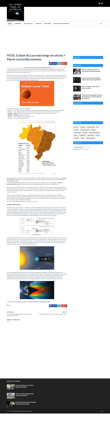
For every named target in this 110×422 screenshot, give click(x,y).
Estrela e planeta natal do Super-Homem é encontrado (25, 403)
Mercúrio (76, 138)
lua (97, 127)
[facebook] (99, 3)
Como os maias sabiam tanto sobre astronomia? (24, 394)
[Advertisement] (55, 39)
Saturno (85, 132)
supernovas (82, 135)
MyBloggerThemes (27, 411)
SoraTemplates (17, 411)
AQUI (37, 201)
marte (75, 135)
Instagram (47, 23)
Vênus (82, 138)
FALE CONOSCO (28, 23)
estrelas (76, 129)
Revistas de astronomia (61, 23)
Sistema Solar (91, 127)
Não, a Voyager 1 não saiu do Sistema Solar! (91, 87)
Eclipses (93, 129)
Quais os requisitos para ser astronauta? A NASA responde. (91, 70)
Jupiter (97, 135)
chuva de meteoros (94, 132)
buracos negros (90, 138)
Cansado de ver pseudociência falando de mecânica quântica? (91, 79)
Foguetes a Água (84, 129)
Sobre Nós (18, 23)
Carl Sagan (90, 135)
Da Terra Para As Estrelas (14, 301)
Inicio (10, 23)
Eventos (76, 127)
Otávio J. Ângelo (28, 301)
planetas (82, 127)
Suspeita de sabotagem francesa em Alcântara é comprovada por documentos (92, 96)
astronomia (77, 132)
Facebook (38, 23)
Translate (85, 149)
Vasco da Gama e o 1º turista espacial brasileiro (24, 386)
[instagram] (102, 3)
